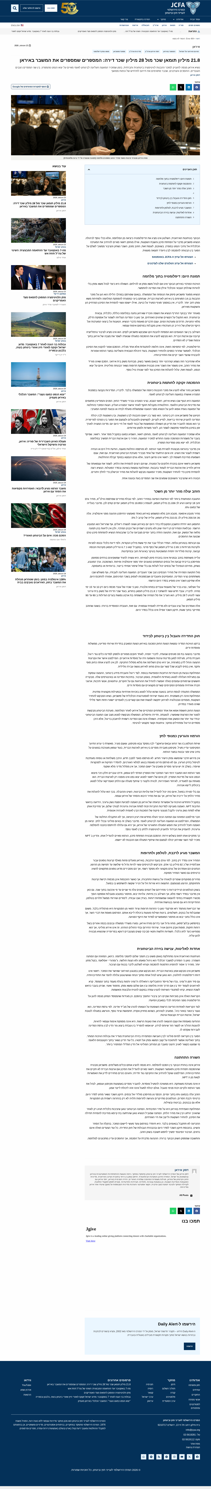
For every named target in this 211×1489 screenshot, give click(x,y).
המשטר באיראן (169, 51)
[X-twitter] (189, 1456)
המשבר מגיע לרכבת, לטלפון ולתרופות (173, 208)
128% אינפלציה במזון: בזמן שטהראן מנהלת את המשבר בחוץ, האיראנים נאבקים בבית (40, 581)
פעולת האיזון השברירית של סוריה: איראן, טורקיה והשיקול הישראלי (42, 443)
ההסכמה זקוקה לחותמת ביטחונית (175, 184)
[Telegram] (166, 1456)
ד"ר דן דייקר (60, 355)
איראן (196, 46)
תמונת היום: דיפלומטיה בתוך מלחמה (173, 179)
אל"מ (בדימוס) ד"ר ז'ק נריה (43, 448)
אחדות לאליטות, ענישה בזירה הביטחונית (172, 212)
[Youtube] (182, 1456)
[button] (196, 87)
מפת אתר (195, 1444)
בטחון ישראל (60, 247)
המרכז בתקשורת (142, 19)
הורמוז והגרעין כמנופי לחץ (179, 203)
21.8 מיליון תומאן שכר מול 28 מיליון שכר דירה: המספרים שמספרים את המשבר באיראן (39, 205)
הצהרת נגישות (193, 1447)
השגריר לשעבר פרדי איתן (54, 304)
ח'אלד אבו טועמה (58, 539)
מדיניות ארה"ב (135, 51)
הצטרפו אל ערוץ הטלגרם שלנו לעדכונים (170, 263)
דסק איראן (195, 75)
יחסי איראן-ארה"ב (152, 51)
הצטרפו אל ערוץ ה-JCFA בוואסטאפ (172, 257)
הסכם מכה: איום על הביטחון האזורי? (44, 535)
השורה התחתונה (183, 217)
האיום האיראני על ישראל (189, 51)
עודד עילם (61, 257)
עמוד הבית (195, 19)
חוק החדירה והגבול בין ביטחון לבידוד (173, 198)
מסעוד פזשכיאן (119, 51)
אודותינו (179, 19)
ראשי (198, 39)
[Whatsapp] (143, 1456)
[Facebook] (197, 1456)
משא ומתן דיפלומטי (101, 51)
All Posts (183, 1195)
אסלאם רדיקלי (60, 294)
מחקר (163, 19)
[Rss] (159, 1456)
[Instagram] (174, 1456)
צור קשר (124, 19)
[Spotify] (151, 1456)
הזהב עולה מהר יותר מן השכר (177, 188)
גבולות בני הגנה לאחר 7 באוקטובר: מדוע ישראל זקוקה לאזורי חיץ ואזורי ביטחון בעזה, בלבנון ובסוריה (41, 347)
